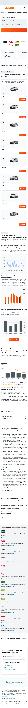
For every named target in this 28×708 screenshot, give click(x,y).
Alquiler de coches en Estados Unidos (13, 682)
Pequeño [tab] (4, 362)
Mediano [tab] (11, 362)
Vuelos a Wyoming (8, 665)
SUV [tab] (22, 362)
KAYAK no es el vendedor (8, 698)
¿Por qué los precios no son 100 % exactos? (13, 704)
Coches (15, 679)
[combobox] (9, 15)
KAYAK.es (11, 679)
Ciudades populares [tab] (22, 656)
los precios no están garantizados (8, 694)
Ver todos (11, 537)
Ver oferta (22, 99)
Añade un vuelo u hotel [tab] (8, 656)
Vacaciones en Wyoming (9, 669)
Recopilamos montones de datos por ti (11, 701)
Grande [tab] (17, 362)
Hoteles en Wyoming (8, 667)
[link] (14, 339)
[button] (2, 7)
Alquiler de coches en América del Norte (13, 681)
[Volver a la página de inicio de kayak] (9, 8)
